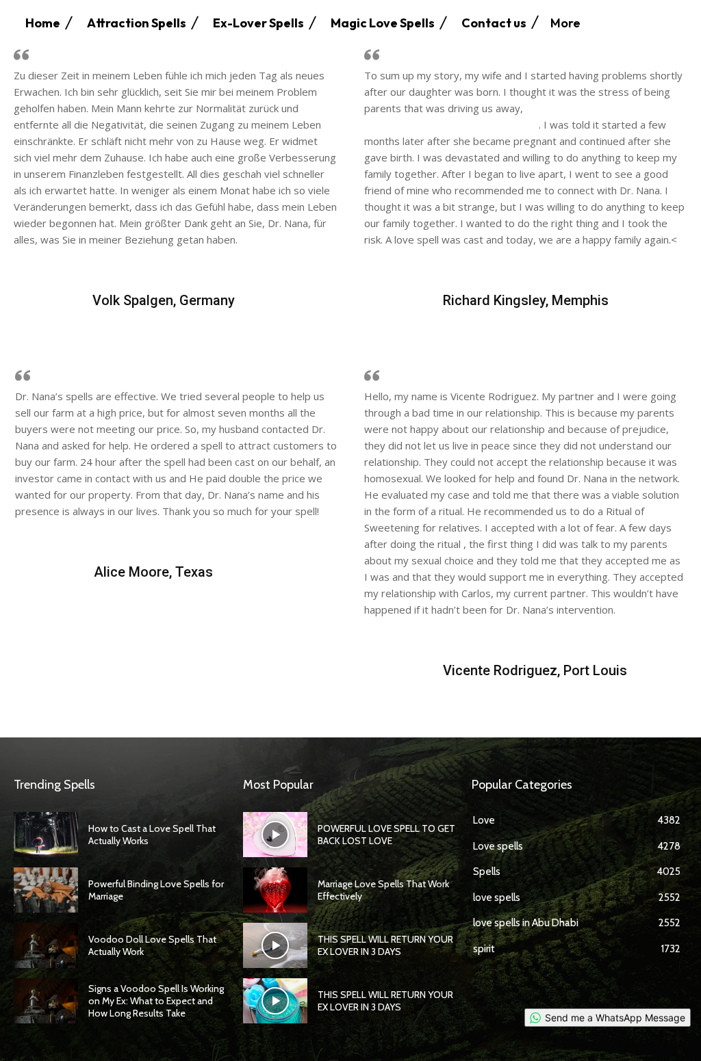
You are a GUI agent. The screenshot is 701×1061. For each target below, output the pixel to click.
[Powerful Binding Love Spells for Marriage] (46, 890)
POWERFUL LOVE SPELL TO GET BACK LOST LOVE (386, 834)
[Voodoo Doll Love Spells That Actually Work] (46, 945)
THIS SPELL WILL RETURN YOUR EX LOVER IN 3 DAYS (385, 945)
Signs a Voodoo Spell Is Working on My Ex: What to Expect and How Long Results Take (156, 1000)
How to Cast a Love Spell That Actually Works (152, 834)
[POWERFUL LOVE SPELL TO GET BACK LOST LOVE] (275, 834)
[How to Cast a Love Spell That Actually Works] (46, 834)
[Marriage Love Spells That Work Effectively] (275, 890)
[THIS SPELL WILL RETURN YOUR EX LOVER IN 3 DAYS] (275, 945)
